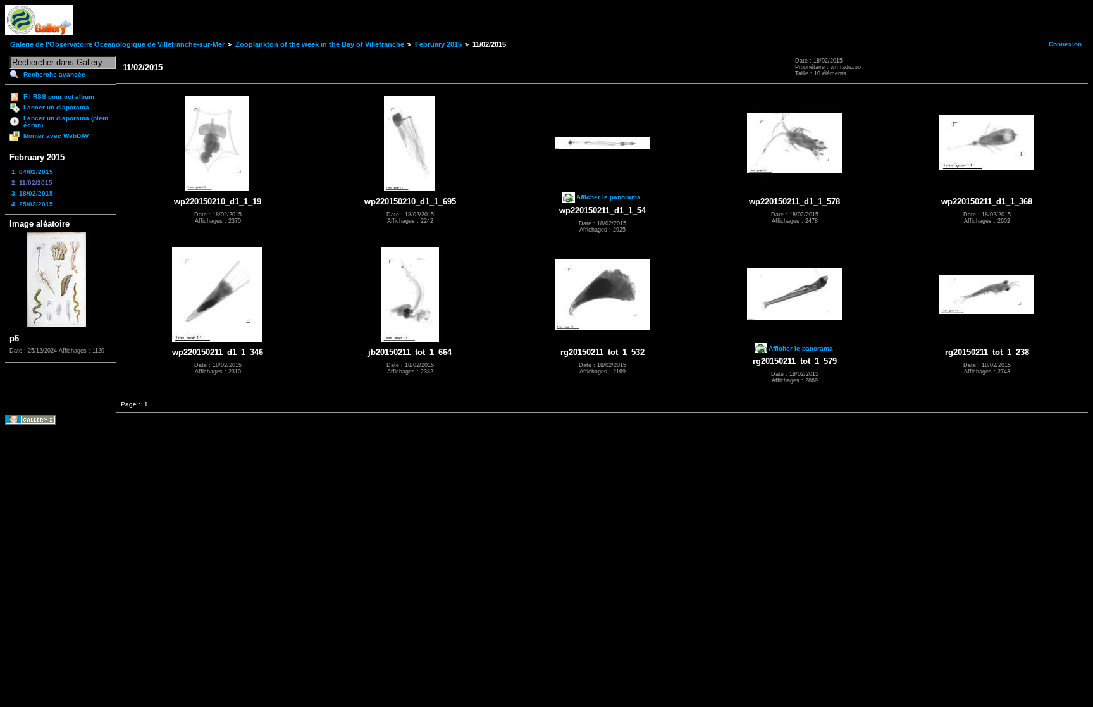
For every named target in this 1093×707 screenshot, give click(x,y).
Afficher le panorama (608, 197)
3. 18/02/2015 (32, 193)
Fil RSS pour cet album (58, 96)
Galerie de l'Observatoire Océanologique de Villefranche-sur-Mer (117, 44)
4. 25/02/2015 (32, 204)
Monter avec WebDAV (56, 135)
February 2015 (438, 44)
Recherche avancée (54, 74)
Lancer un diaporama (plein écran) (65, 121)
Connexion (1065, 44)
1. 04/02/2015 (32, 171)
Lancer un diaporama (56, 107)
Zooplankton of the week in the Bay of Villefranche (319, 44)
